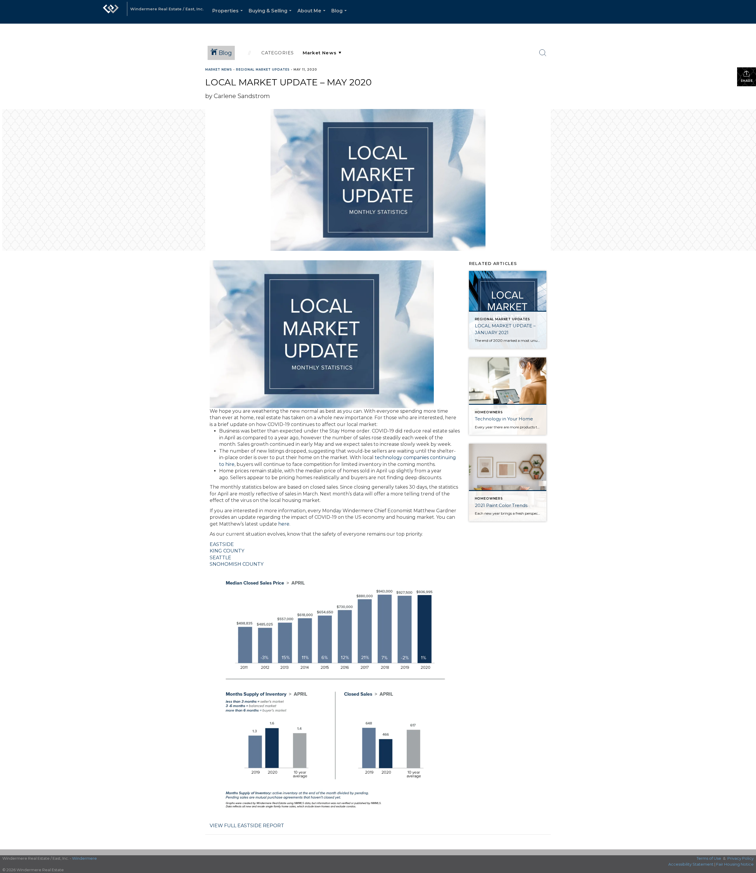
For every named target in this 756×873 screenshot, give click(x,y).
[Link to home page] (111, 12)
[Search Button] (543, 53)
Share (747, 81)
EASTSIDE (222, 544)
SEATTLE (220, 557)
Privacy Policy (740, 858)
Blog (340, 16)
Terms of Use (709, 858)
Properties (228, 16)
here (283, 524)
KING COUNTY (227, 551)
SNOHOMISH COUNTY (236, 564)
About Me (312, 16)
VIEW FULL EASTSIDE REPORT (247, 825)
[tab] (335, 544)
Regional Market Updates (263, 69)
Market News (218, 69)
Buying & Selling (271, 16)
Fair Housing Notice (735, 864)
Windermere (84, 858)
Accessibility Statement (690, 864)
